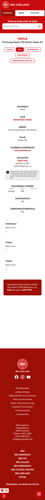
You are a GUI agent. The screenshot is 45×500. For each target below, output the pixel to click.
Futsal (22, 477)
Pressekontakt (22, 388)
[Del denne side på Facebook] (2, 491)
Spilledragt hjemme (22, 186)
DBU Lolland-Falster (22, 470)
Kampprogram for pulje (22, 61)
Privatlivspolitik (22, 411)
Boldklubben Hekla (22, 120)
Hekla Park (22, 161)
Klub (22, 117)
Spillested (22, 158)
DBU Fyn (22, 459)
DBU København (22, 466)
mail (9, 290)
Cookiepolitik (22, 414)
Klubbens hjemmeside (22, 148)
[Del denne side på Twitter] (6, 491)
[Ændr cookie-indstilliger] (4, 496)
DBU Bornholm (22, 455)
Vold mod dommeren (22, 400)
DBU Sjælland (22, 474)
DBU (22, 451)
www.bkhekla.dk (22, 151)
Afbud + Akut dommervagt (22, 403)
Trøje (11, 189)
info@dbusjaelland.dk (23, 439)
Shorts (22, 189)
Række (22, 127)
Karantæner (22, 55)
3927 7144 (27, 290)
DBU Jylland (22, 462)
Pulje (23, 138)
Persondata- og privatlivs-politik (22, 484)
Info (20, 49)
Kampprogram (33, 49)
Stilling (9, 49)
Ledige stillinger (22, 392)
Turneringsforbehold (22, 209)
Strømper (33, 189)
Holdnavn (22, 107)
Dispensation (22, 199)
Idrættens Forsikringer (22, 407)
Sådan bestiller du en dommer (22, 396)
